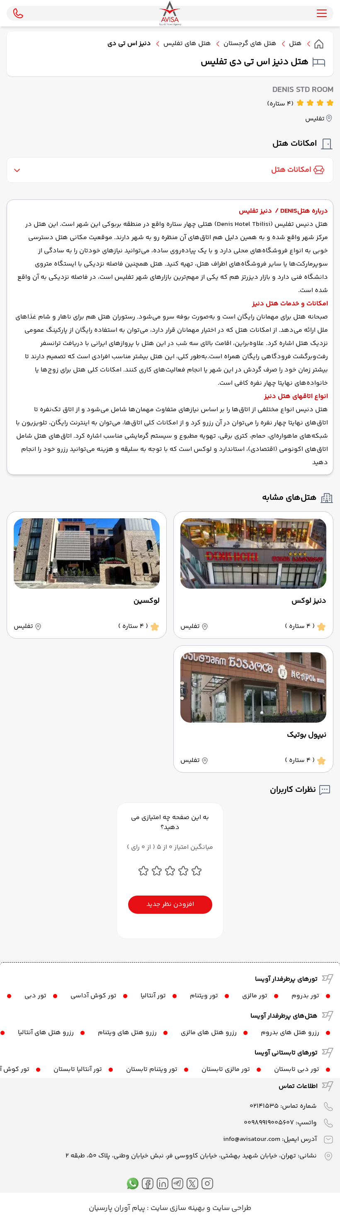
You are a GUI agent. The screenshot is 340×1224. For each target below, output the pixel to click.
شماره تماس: (283, 1106)
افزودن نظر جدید (170, 904)
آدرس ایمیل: (270, 1139)
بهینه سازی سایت (177, 1208)
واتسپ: (280, 1123)
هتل (295, 44)
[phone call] (18, 13)
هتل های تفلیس (187, 44)
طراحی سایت (231, 1208)
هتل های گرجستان (250, 44)
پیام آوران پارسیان (117, 1208)
